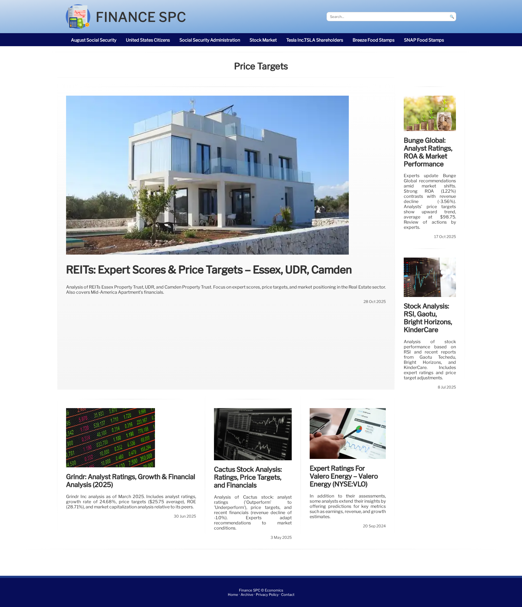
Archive (247, 595)
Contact (287, 595)
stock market (263, 40)
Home (233, 595)
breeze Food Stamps (373, 40)
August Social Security (93, 40)
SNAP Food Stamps (424, 40)
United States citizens (148, 40)
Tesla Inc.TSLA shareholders (314, 40)
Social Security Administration (209, 40)
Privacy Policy (267, 595)
